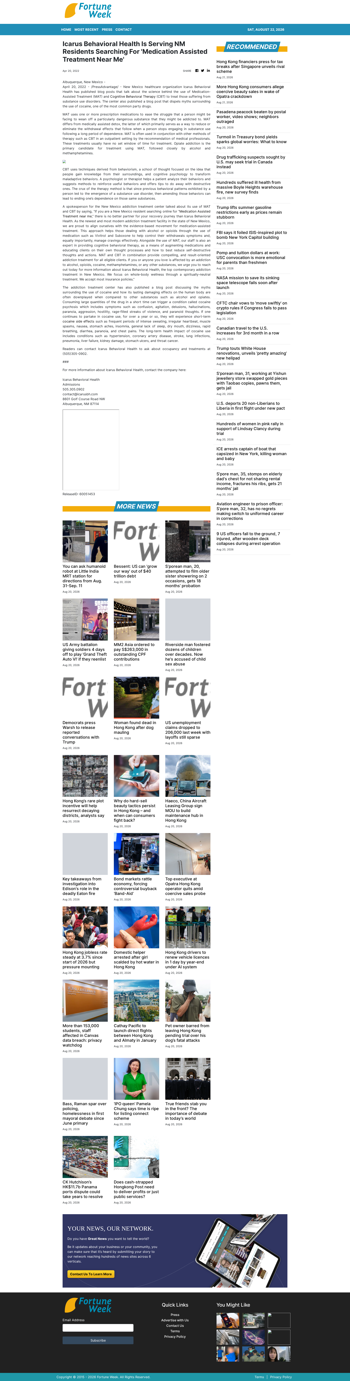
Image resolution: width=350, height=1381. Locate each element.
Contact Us (175, 1326)
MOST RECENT (87, 29)
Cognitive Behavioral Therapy (133, 96)
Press (175, 1315)
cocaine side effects (78, 321)
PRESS (107, 29)
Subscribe (98, 1340)
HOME (66, 29)
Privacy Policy (175, 1337)
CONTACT (123, 29)
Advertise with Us (175, 1320)
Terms (175, 1331)
